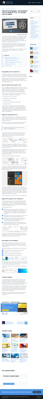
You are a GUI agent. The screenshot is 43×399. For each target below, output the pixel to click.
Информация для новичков (34, 28)
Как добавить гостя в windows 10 (11, 57)
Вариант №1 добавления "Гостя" (11, 60)
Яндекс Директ (33, 37)
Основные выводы (8, 65)
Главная (29, 2)
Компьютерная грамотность (10, 8)
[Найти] (39, 11)
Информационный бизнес (35, 26)
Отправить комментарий (9, 383)
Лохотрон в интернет (34, 34)
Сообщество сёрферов (34, 35)
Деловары (32, 20)
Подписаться (37, 392)
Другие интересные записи (34, 23)
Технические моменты (34, 36)
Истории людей (33, 29)
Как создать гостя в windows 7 (10, 63)
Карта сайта (38, 2)
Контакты (33, 2)
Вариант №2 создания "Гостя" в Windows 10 (13, 62)
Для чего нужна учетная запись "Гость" (13, 58)
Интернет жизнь (33, 25)
